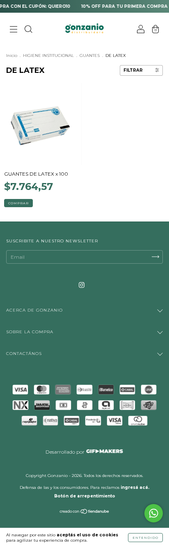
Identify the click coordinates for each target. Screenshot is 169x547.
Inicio (11, 55)
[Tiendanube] (84, 512)
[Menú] (13, 30)
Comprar (18, 203)
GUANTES (90, 55)
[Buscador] (28, 30)
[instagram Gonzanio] (81, 285)
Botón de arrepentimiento (84, 496)
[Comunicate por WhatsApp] (153, 513)
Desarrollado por (66, 452)
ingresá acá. (135, 487)
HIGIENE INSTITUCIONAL (49, 55)
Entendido (145, 538)
